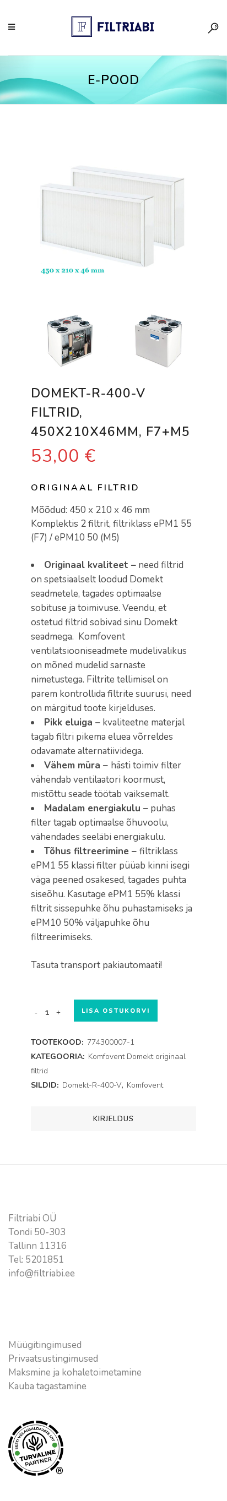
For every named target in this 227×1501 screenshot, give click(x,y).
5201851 (44, 1259)
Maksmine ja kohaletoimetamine (75, 1372)
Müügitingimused (45, 1345)
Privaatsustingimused (53, 1358)
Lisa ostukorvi (116, 1011)
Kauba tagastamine (47, 1386)
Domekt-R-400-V (91, 1085)
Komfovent (145, 1085)
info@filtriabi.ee (41, 1273)
